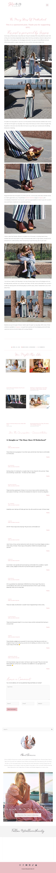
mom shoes (26, 347)
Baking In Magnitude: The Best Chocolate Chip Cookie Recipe (38, 388)
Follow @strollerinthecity (28, 831)
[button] (47, 5)
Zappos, (18, 327)
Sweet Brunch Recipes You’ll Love (15, 387)
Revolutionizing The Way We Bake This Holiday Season (39, 424)
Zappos (41, 197)
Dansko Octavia (29, 197)
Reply (48, 457)
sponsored (32, 347)
